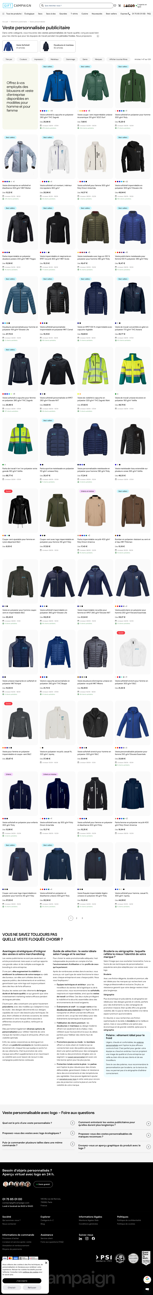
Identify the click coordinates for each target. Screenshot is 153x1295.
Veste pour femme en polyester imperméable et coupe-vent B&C (16, 752)
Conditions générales (88, 1224)
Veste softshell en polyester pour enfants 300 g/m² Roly (20, 823)
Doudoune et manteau (64, 45)
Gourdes (63, 13)
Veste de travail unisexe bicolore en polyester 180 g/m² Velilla (130, 399)
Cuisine (85, 13)
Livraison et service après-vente (16, 1242)
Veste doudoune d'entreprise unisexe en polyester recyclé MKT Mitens (94, 682)
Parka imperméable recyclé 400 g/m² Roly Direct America (93, 540)
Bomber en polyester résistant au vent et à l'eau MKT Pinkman (132, 540)
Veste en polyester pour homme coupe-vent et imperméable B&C (19, 611)
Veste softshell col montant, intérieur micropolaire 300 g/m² (56, 186)
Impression (38, 59)
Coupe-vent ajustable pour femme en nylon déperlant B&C (18, 540)
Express (124, 13)
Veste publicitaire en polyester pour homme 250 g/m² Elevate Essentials (130, 611)
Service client (47, 1238)
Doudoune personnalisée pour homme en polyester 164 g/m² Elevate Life (20, 328)
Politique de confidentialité (129, 1220)
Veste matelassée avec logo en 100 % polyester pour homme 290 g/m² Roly (93, 257)
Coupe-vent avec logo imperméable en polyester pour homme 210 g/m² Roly (19, 894)
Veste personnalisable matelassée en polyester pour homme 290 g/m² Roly (93, 469)
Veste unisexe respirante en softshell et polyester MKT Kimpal (19, 682)
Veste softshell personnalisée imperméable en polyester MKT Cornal (56, 328)
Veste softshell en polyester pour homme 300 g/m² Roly (132, 116)
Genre (85, 59)
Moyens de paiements (12, 1249)
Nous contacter (9, 1224)
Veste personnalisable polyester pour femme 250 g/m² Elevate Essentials (131, 752)
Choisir (12, 1287)
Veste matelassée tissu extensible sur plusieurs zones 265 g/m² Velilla (131, 469)
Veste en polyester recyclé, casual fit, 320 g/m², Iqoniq (56, 752)
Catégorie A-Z (47, 1220)
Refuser (32, 1287)
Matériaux (54, 59)
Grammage (70, 59)
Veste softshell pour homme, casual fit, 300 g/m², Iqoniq (131, 894)
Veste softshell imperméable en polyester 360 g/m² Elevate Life (53, 611)
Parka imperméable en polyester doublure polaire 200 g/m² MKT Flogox (19, 257)
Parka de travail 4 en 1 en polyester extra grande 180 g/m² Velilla (19, 469)
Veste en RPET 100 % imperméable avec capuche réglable (94, 328)
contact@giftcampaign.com (15, 1203)
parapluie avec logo (67, 1079)
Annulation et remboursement (15, 1245)
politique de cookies (30, 1272)
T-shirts (74, 13)
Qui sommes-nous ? (11, 1220)
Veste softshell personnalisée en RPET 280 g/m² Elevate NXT (56, 399)
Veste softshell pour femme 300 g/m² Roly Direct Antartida (93, 186)
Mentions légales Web (88, 1220)
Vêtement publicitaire (19, 22)
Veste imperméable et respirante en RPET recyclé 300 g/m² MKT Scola (55, 257)
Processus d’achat (10, 1238)
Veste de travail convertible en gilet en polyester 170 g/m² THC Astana (131, 328)
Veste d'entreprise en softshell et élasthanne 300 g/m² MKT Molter (16, 186)
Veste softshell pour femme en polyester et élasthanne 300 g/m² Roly (94, 823)
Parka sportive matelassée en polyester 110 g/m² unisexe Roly (57, 469)
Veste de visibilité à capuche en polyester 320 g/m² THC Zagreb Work (93, 399)
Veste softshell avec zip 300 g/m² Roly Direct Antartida (56, 823)
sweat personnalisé (76, 1057)
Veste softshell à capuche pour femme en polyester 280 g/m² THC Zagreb (19, 399)
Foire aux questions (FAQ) (52, 1242)
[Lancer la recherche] (42, 5)
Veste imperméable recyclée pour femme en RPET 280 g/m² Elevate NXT (93, 611)
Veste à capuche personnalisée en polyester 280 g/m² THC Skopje (55, 682)
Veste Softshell (23, 45)
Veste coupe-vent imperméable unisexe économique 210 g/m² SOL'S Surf (94, 116)
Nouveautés (97, 13)
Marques (98, 59)
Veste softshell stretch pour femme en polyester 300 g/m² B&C (131, 682)
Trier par (9, 59)
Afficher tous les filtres (118, 59)
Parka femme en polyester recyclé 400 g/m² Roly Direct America (132, 823)
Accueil (5, 22)
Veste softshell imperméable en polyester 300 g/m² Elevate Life (128, 186)
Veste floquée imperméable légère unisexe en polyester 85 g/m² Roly (92, 894)
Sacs (40, 13)
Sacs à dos (51, 13)
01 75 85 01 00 (12, 1199)
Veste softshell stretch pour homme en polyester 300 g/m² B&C (94, 752)
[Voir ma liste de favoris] (115, 5)
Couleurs (23, 59)
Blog (43, 1224)
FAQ (149, 13)
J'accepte (21, 1280)
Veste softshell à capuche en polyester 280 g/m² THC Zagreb (56, 116)
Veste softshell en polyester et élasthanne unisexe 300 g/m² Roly (54, 894)
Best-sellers (111, 13)
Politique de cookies (126, 1224)
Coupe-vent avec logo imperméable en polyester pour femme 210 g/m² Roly (57, 540)
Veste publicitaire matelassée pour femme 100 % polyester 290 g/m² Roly (131, 257)
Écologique (29, 13)
